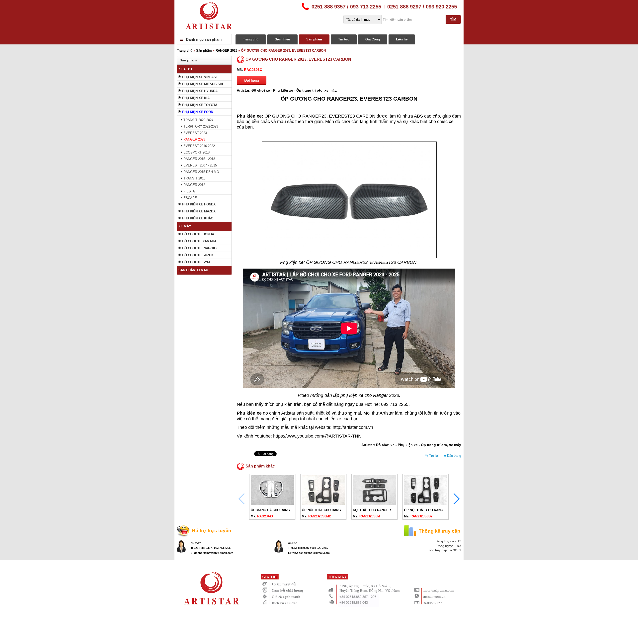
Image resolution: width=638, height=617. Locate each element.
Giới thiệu (282, 39)
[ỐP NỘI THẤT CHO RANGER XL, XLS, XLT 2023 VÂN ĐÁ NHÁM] (323, 504)
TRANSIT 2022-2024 (198, 120)
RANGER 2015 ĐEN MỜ (201, 172)
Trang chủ (250, 39)
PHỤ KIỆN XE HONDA (199, 204)
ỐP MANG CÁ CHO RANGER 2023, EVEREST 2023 (289, 510)
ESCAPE (190, 198)
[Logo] (319, 17)
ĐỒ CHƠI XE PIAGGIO (199, 248)
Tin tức (343, 39)
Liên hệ (401, 39)
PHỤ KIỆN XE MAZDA (199, 211)
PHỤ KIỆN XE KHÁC (197, 218)
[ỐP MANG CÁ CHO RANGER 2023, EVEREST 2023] (272, 504)
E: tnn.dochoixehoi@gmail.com (309, 552)
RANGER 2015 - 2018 (199, 159)
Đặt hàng (251, 80)
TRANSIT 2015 (194, 178)
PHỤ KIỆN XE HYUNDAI (200, 91)
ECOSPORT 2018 (196, 152)
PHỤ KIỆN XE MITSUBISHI (202, 84)
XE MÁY (184, 226)
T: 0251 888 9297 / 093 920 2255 (308, 547)
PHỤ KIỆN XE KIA (196, 98)
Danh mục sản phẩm (204, 39)
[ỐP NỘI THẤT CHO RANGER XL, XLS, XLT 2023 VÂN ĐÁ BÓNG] (425, 504)
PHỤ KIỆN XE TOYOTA (199, 105)
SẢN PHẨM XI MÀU (193, 270)
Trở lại (434, 456)
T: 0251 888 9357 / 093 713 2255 (211, 547)
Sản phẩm (314, 39)
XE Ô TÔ (185, 69)
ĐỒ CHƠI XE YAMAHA (199, 241)
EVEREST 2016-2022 (199, 146)
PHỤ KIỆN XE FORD (197, 112)
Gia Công (372, 39)
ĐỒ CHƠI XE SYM (196, 262)
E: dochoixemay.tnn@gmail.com (212, 552)
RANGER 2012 (194, 185)
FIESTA (189, 191)
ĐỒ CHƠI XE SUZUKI (198, 255)
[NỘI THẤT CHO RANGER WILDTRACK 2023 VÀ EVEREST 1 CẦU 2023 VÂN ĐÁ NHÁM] (374, 504)
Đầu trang (454, 456)
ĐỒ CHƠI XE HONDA (198, 234)
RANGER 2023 (226, 50)
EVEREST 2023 (195, 133)
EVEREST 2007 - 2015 (200, 165)
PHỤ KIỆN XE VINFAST (200, 77)
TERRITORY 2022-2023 (200, 126)
